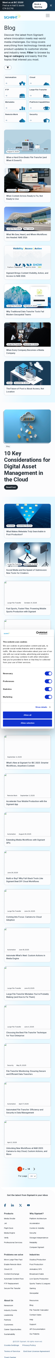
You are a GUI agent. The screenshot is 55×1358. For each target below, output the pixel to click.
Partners (7, 1320)
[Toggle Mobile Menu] (48, 15)
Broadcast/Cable (37, 1274)
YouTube (28, 1205)
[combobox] (32, 1176)
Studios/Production (38, 1259)
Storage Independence (39, 1238)
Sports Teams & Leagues (40, 1283)
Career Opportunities (12, 1329)
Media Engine (9, 1233)
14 (29, 1169)
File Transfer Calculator (39, 1310)
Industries (35, 1254)
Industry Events (10, 1310)
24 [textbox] (31, 1176)
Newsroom (8, 1305)
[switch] (48, 681)
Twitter (20, 1205)
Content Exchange (11, 1274)
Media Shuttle (9, 1218)
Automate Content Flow (14, 1279)
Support (33, 1324)
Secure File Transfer (12, 1288)
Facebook (5, 1205)
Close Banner (50, 5)
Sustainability (9, 1334)
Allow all (27, 715)
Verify (6, 1238)
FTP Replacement (11, 1283)
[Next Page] (34, 1169)
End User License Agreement (36, 1351)
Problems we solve (13, 1254)
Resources (34, 1300)
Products (8, 1213)
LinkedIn (12, 1205)
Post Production (36, 1264)
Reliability (33, 1242)
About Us (8, 1300)
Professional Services (13, 1242)
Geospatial (34, 1293)
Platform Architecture (38, 1218)
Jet (5, 1223)
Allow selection (27, 723)
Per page (22, 1176)
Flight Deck (8, 1228)
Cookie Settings (11, 1345)
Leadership (8, 1315)
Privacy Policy (29, 1345)
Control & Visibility (37, 1228)
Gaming (33, 1288)
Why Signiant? (37, 1213)
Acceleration (35, 1223)
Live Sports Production (39, 1279)
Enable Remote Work (12, 1264)
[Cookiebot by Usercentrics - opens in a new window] (36, 633)
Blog (8, 446)
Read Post (11, 487)
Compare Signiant (37, 1247)
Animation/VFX (36, 1269)
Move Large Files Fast (13, 1259)
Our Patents (34, 1334)
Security (33, 1233)
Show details (41, 707)
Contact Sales (35, 1315)
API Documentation (37, 1329)
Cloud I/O (8, 1269)
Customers (8, 1324)
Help (31, 1319)
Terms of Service (12, 1351)
